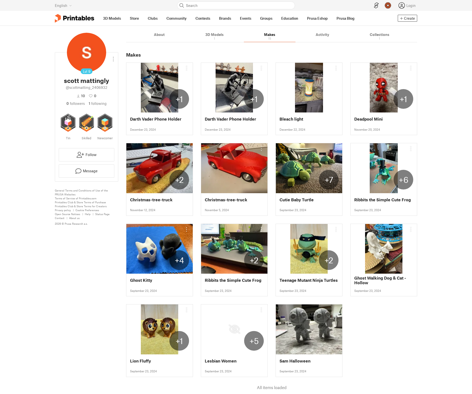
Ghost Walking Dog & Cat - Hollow (380, 280)
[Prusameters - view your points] (388, 5)
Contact (59, 218)
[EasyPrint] (376, 5)
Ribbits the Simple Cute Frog (382, 199)
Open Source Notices (67, 214)
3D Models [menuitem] (112, 18)
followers (75, 103)
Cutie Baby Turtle (297, 199)
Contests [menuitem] (202, 18)
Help (87, 214)
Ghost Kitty (141, 280)
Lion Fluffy (140, 361)
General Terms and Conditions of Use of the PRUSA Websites (81, 192)
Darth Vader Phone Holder (155, 119)
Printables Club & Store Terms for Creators (81, 206)
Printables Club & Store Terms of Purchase (80, 202)
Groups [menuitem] (266, 18)
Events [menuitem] (245, 18)
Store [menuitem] (134, 18)
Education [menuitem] (289, 18)
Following (98, 103)
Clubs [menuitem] (153, 18)
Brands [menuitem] (225, 18)
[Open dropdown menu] (113, 57)
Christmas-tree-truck (151, 199)
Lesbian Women (220, 361)
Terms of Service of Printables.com (75, 198)
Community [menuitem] (176, 18)
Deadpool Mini (368, 119)
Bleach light (291, 119)
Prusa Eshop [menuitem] (317, 18)
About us (74, 218)
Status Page (102, 214)
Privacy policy (63, 210)
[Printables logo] (74, 18)
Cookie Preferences (87, 210)
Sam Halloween (295, 361)
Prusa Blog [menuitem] (345, 18)
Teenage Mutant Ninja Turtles (309, 280)
